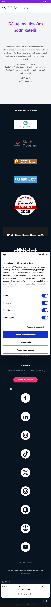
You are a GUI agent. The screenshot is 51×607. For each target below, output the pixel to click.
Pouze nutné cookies (25, 350)
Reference (21, 570)
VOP (38, 570)
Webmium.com (30, 605)
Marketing (16, 570)
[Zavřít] (47, 582)
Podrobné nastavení (35, 327)
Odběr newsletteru (25, 380)
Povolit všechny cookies (26, 335)
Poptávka (35, 570)
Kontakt (30, 570)
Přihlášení (46, 1)
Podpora (4, 1)
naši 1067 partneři (15, 267)
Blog (25, 570)
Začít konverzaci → (25, 594)
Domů (9, 570)
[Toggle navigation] (46, 8)
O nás (27, 570)
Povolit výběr (25, 342)
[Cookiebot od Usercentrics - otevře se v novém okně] (38, 254)
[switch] (45, 303)
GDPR (41, 570)
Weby (12, 570)
